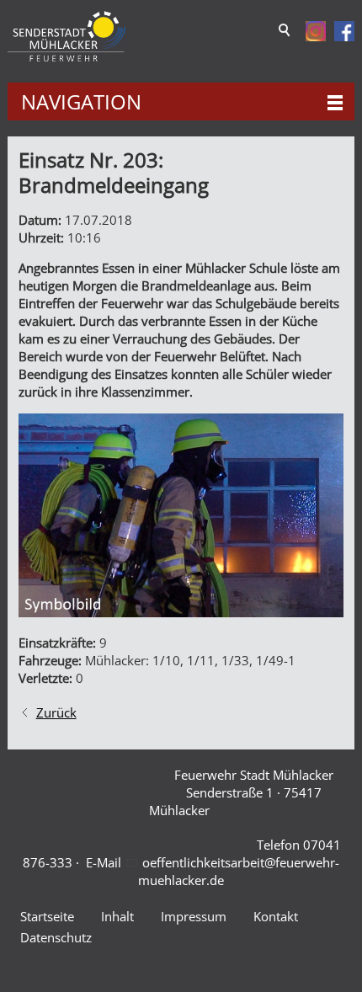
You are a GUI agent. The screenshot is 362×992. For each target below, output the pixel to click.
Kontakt (275, 916)
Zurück (56, 712)
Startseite (47, 916)
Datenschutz (56, 937)
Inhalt (117, 916)
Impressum (193, 916)
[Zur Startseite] (66, 36)
